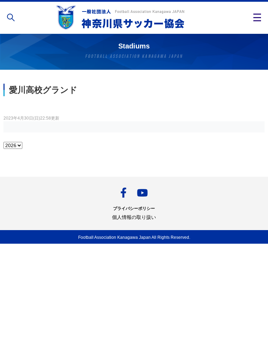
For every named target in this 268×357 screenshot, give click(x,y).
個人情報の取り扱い (134, 217)
